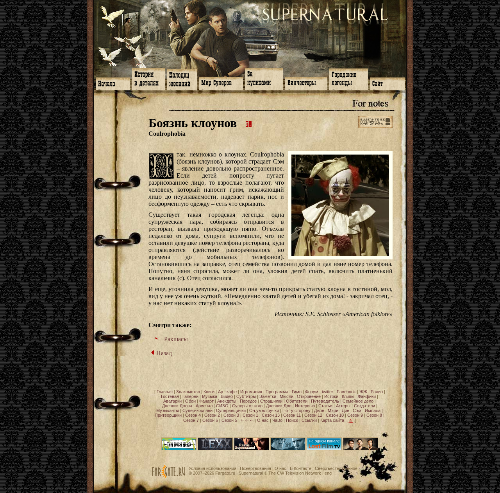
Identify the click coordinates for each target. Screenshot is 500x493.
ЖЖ (363, 391)
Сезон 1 (250, 415)
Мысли (286, 396)
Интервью (305, 405)
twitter (327, 391)
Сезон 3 (231, 415)
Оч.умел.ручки (264, 410)
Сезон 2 (212, 415)
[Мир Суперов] (221, 82)
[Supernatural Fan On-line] (287, 448)
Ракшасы (176, 339)
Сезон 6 (210, 420)
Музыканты (167, 410)
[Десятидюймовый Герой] (178, 448)
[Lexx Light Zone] (215, 448)
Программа (277, 391)
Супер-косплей (197, 410)
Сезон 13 (271, 415)
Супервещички (231, 410)
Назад (163, 353)
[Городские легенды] (348, 78)
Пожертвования (255, 468)
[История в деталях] (148, 78)
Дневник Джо (278, 405)
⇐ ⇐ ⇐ (247, 420)
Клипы (348, 396)
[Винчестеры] (306, 82)
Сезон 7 (191, 420)
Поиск (292, 420)
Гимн (297, 391)
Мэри (333, 410)
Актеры (343, 405)
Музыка (209, 396)
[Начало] (113, 82)
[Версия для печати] (249, 123)
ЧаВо (277, 420)
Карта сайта (332, 420)
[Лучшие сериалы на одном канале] (324, 448)
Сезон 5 (229, 420)
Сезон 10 (335, 415)
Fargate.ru (225, 473)
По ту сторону (296, 410)
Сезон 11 (292, 415)
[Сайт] (387, 82)
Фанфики (367, 396)
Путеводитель (325, 401)
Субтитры (246, 396)
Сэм (357, 410)
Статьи (325, 405)
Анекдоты (226, 401)
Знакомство (188, 391)
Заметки (267, 396)
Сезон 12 (313, 415)
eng (328, 473)
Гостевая (170, 396)
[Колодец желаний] (182, 78)
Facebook (346, 391)
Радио (377, 391)
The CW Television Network (294, 473)
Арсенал (204, 405)
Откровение (309, 396)
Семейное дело (358, 401)
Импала (372, 410)
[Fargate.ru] (168, 477)
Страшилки (271, 401)
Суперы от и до (247, 405)
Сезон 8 (374, 415)
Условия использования (212, 468)
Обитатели (296, 401)
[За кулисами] (264, 78)
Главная (165, 391)
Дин (345, 410)
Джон (319, 410)
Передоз (248, 401)
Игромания (251, 391)
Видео (227, 396)
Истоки (331, 396)
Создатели (364, 405)
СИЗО (222, 405)
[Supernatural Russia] (251, 448)
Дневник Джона (177, 405)
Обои (190, 401)
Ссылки (309, 420)
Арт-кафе (227, 391)
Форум (311, 391)
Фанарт (206, 401)
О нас (263, 420)
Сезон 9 (355, 415)
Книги (209, 391)
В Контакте (300, 468)
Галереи (190, 396)
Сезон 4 (193, 415)
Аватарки (172, 401)
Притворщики (168, 415)
